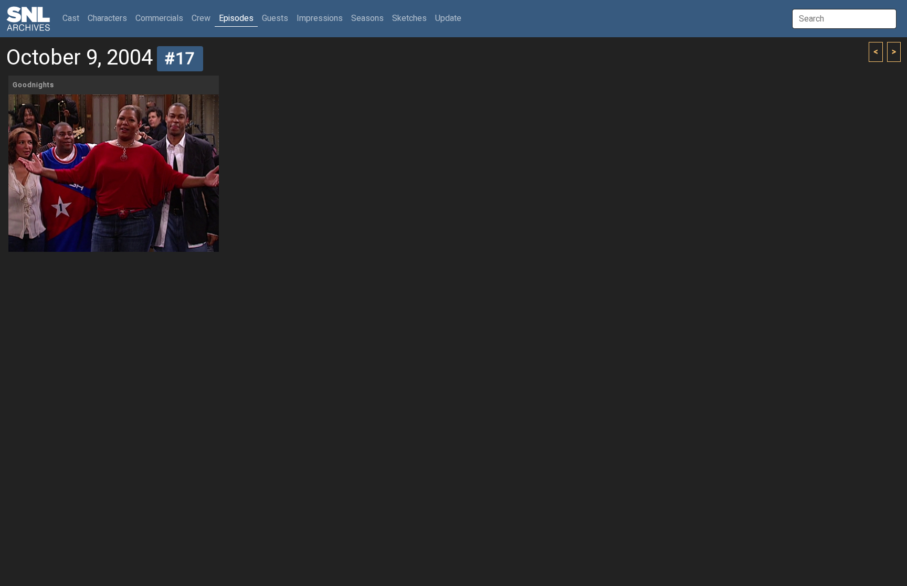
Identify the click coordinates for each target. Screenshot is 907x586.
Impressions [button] (320, 18)
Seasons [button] (367, 18)
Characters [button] (107, 18)
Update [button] (448, 18)
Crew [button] (201, 18)
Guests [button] (275, 18)
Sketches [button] (409, 18)
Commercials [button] (159, 18)
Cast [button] (72, 18)
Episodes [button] (236, 18)
